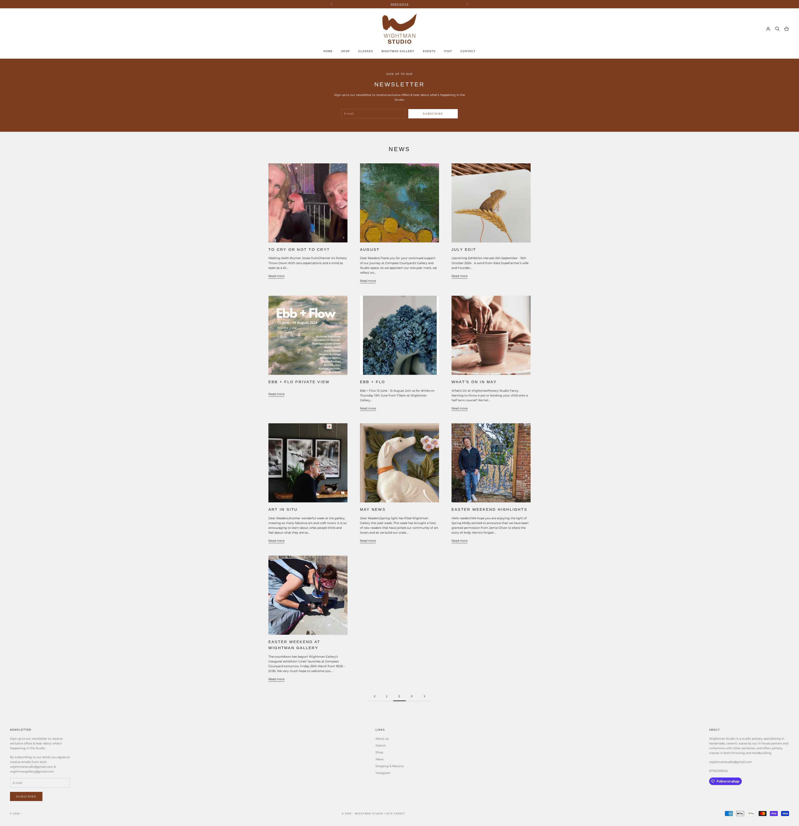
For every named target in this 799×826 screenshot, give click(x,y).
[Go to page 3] (424, 696)
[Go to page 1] (374, 696)
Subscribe (433, 113)
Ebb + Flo (372, 382)
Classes (365, 51)
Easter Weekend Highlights (489, 509)
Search (381, 745)
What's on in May (474, 382)
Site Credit (395, 813)
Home (328, 51)
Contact (467, 51)
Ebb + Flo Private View (299, 382)
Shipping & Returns (390, 766)
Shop (345, 51)
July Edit (464, 249)
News (379, 759)
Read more (276, 276)
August (370, 249)
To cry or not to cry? (299, 249)
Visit (448, 51)
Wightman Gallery (398, 51)
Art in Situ (283, 509)
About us (382, 738)
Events (429, 51)
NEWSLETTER (412, 4)
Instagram (383, 773)
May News (373, 509)
